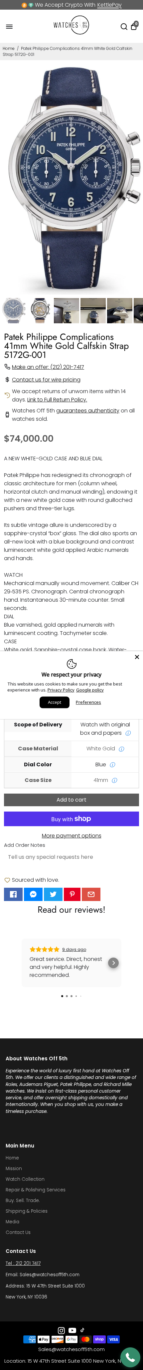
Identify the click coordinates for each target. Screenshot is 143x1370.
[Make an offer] (130, 1357)
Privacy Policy (61, 690)
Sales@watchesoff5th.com (71, 1349)
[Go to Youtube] (72, 1331)
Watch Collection (25, 1179)
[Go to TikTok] (82, 1331)
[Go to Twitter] (53, 894)
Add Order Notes (24, 844)
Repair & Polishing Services (36, 1190)
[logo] (71, 33)
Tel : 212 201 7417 (23, 1263)
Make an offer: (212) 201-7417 (48, 367)
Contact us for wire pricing (46, 379)
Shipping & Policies (27, 1211)
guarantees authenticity (87, 410)
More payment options (71, 835)
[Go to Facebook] (13, 894)
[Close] (137, 657)
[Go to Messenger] (33, 894)
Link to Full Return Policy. (57, 399)
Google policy (90, 690)
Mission (14, 1168)
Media (12, 1222)
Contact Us (18, 1232)
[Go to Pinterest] (72, 894)
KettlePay (109, 5)
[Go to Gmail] (91, 894)
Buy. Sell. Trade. (23, 1200)
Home (9, 48)
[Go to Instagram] (61, 1331)
